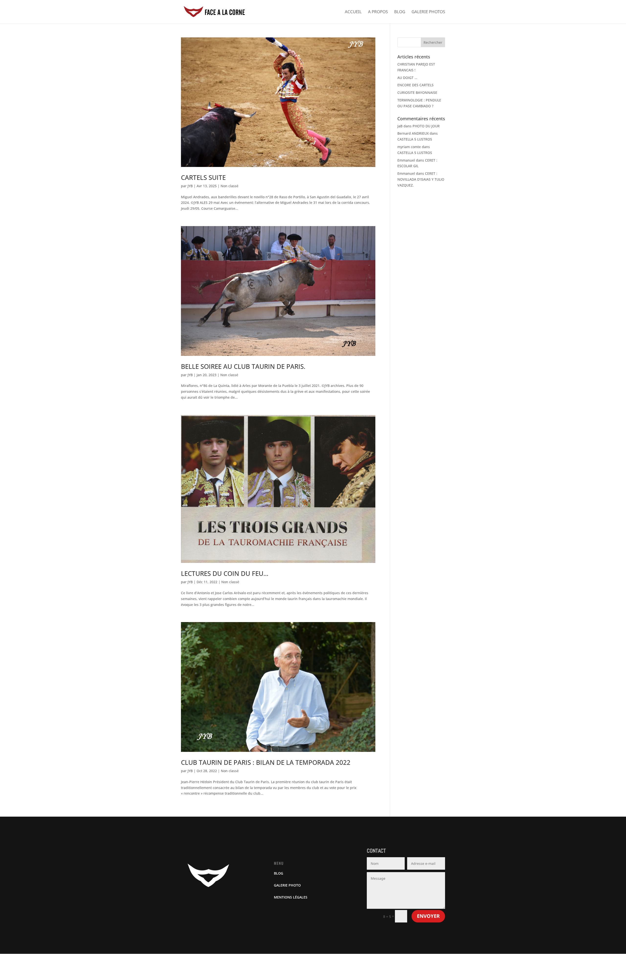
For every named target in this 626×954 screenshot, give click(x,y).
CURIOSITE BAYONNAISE (417, 92)
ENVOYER (428, 916)
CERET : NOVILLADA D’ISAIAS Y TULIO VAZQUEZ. (420, 179)
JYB (190, 186)
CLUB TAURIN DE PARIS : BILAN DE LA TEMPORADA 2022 (265, 762)
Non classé (229, 186)
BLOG (278, 873)
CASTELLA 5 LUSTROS (414, 139)
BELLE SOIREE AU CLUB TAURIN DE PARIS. (243, 366)
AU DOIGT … (407, 77)
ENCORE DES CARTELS (415, 85)
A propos (378, 12)
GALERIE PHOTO (287, 885)
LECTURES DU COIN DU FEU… (224, 573)
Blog (399, 12)
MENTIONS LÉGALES (290, 897)
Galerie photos (428, 12)
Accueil (353, 12)
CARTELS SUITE (203, 177)
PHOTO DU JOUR (426, 126)
